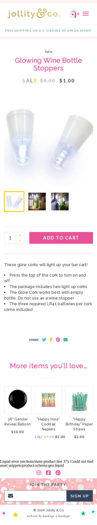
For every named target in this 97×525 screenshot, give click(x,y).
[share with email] (65, 340)
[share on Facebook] (51, 340)
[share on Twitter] (44, 340)
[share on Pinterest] (58, 340)
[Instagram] (39, 473)
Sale (48, 52)
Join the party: (48, 484)
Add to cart (61, 237)
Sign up (80, 496)
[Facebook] (48, 473)
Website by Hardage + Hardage (48, 516)
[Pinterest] (57, 473)
